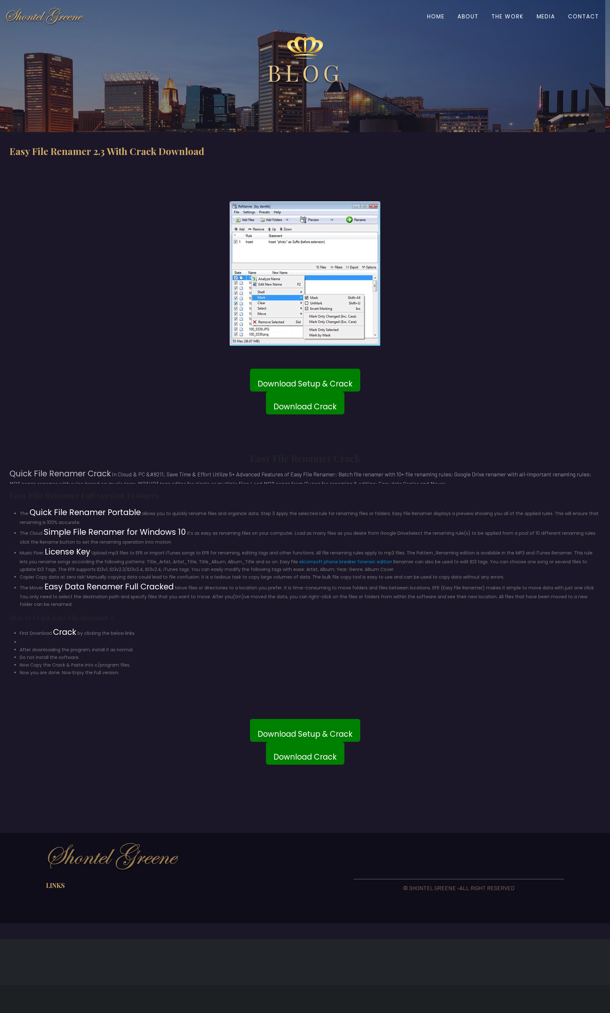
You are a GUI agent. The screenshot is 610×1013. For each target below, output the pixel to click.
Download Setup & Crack (305, 384)
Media (546, 16)
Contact (583, 16)
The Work (507, 16)
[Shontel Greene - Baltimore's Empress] (44, 16)
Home (435, 16)
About (468, 16)
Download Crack (305, 406)
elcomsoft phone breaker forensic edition (345, 562)
